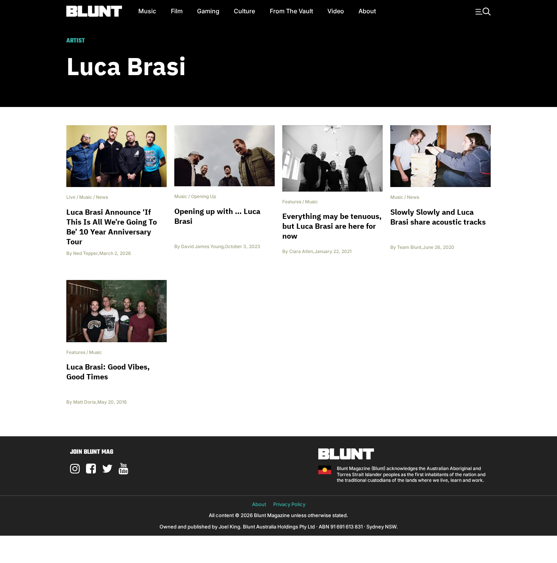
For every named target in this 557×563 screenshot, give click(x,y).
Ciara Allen (301, 251)
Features (291, 201)
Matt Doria (84, 402)
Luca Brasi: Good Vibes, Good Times (108, 372)
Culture (244, 11)
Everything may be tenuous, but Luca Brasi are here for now (332, 226)
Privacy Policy (289, 504)
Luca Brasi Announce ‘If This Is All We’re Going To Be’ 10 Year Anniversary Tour (111, 227)
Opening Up (203, 196)
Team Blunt (409, 247)
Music (147, 11)
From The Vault (291, 11)
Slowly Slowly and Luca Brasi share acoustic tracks (438, 217)
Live (70, 197)
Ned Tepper (85, 253)
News (102, 197)
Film (177, 11)
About (367, 11)
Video (335, 11)
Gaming (208, 11)
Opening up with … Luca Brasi (217, 216)
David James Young (202, 246)
